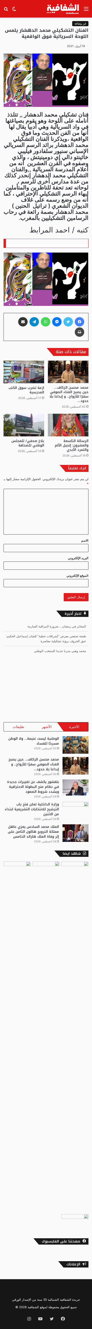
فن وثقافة (80, 23)
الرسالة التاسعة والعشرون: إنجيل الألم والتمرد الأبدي (71, 445)
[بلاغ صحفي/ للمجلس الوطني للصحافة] (24, 425)
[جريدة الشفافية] (63, 8)
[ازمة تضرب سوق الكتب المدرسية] (24, 372)
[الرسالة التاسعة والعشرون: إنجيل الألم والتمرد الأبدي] (68, 425)
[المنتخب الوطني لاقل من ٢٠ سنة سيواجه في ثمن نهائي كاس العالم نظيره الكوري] (46, 869)
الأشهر (46, 726)
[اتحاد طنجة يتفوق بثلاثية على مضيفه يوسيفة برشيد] (74, 1037)
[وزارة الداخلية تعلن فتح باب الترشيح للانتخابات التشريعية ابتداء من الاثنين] (75, 810)
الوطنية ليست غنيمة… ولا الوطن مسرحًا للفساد (33, 741)
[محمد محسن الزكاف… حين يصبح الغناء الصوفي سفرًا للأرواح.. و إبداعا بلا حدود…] (68, 372)
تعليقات (18, 726)
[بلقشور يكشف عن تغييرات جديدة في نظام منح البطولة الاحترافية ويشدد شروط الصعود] (75, 788)
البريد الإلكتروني (78, 558)
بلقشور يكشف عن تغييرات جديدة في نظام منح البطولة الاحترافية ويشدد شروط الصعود (33, 787)
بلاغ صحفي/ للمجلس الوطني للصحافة (27, 443)
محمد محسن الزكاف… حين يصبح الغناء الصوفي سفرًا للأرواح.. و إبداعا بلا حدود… (69, 394)
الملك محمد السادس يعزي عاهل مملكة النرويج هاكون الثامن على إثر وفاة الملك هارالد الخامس (33, 832)
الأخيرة (74, 726)
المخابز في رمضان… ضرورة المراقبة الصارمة (56, 652)
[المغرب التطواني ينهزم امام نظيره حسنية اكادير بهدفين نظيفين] (17, 869)
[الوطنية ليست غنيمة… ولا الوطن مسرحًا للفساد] (75, 745)
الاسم (84, 540)
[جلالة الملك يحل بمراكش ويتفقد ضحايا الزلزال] (74, 1221)
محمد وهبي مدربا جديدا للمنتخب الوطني (60, 643)
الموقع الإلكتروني (77, 575)
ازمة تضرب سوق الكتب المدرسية (26, 390)
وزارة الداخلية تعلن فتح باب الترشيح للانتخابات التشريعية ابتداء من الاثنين (32, 809)
